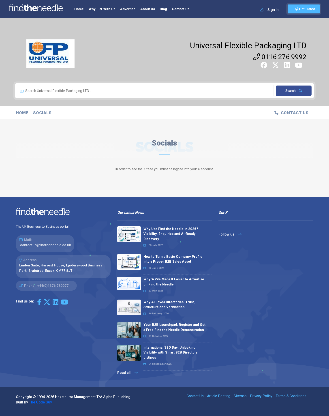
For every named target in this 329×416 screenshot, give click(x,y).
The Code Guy (40, 402)
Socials (42, 112)
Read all (124, 373)
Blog (163, 9)
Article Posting (218, 396)
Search (291, 91)
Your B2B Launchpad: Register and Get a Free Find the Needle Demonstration (174, 327)
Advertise (127, 9)
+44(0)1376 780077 (53, 286)
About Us (147, 9)
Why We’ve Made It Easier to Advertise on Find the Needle (173, 281)
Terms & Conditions (291, 396)
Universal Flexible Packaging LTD (248, 45)
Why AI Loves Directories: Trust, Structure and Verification (169, 304)
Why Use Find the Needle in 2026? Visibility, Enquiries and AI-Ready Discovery (170, 234)
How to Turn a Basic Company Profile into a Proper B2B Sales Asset (172, 259)
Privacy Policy (261, 396)
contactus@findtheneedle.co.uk (45, 245)
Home (79, 9)
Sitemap (240, 396)
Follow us (226, 234)
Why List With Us (102, 9)
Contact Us (180, 9)
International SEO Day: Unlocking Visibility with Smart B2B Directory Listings (170, 352)
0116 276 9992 (283, 57)
